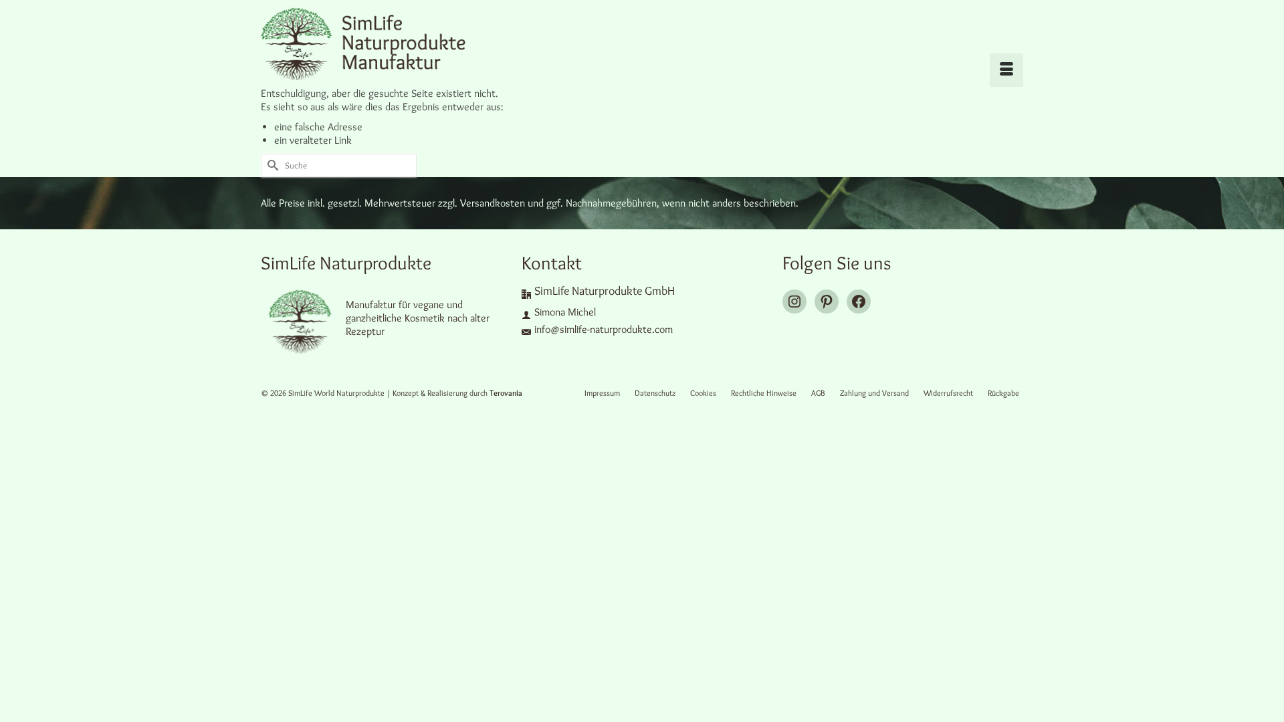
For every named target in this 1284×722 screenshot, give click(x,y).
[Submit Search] (271, 165)
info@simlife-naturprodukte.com (603, 329)
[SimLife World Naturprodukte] (381, 43)
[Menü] (1006, 70)
